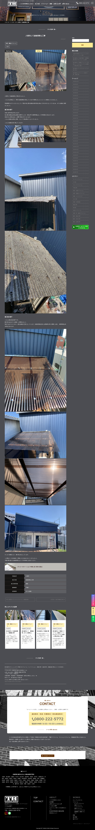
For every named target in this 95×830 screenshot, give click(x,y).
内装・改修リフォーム (78, 190)
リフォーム (44, 3)
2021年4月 (75, 135)
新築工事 (75, 204)
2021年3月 (75, 138)
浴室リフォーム (78, 805)
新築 (51, 3)
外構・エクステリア (77, 196)
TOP (35, 797)
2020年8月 (75, 158)
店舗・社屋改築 (76, 202)
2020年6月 (75, 163)
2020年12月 (76, 146)
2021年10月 (76, 121)
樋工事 (44, 628)
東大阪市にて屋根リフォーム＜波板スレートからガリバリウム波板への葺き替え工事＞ (81, 64)
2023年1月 (75, 101)
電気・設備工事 (76, 221)
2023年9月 (75, 90)
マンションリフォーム (79, 810)
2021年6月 (75, 129)
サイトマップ (87, 823)
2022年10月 (76, 109)
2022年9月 (75, 112)
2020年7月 (75, 160)
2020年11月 (75, 149)
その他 (74, 182)
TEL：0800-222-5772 (12, 810)
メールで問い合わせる (51, 729)
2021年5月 (75, 132)
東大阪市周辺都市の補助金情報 (56, 811)
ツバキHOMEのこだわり (27, 3)
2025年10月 (76, 81)
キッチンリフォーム (77, 179)
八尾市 (7, 46)
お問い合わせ (65, 3)
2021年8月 (75, 124)
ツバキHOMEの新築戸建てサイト (13, 817)
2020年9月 (75, 155)
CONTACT (38, 801)
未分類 (74, 207)
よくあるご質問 (53, 805)
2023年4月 (75, 95)
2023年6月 (75, 92)
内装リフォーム (78, 808)
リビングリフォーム (77, 184)
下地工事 (75, 187)
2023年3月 (75, 98)
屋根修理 (24, 628)
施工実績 (37, 3)
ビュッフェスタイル (77, 800)
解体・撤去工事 (76, 216)
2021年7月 (75, 126)
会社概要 (51, 802)
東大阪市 (8, 628)
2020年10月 (76, 152)
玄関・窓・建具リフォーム (79, 213)
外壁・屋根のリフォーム (11, 43)
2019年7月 (75, 172)
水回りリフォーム (77, 210)
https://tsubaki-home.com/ (11, 669)
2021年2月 (75, 141)
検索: (73, 37)
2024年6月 (75, 84)
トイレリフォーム (78, 806)
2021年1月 (75, 143)
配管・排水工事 (76, 219)
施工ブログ (75, 819)
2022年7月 (75, 118)
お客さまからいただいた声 (55, 803)
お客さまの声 (57, 3)
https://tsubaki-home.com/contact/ (13, 681)
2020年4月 (75, 169)
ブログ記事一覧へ (51, 29)
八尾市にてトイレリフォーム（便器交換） (18, 599)
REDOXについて (53, 813)
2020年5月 (75, 166)
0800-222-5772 (20, 672)
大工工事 (75, 199)
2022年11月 (75, 107)
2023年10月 (76, 87)
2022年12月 (76, 104)
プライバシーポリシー (78, 823)
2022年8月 (75, 115)
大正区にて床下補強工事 (57, 599)
